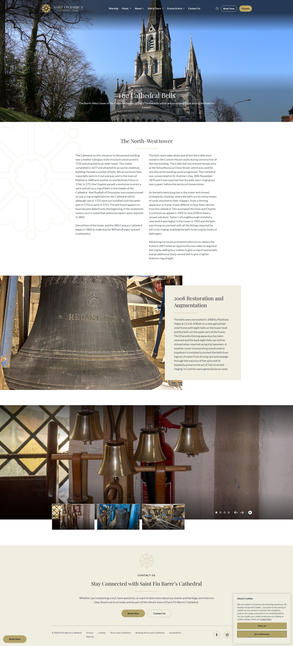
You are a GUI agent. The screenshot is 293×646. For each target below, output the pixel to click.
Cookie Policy (266, 619)
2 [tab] (220, 512)
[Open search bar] (217, 8)
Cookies (102, 633)
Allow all (262, 626)
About (138, 8)
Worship (113, 8)
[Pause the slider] (250, 512)
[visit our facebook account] (216, 634)
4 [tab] (229, 512)
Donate (246, 8)
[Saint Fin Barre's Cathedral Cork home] (62, 8)
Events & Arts (174, 8)
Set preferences (262, 634)
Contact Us (194, 8)
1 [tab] (216, 512)
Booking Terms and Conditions (150, 633)
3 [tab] (225, 512)
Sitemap (90, 636)
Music (125, 8)
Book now (14, 639)
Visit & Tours (154, 8)
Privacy (89, 633)
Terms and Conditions (120, 633)
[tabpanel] (152, 458)
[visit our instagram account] (227, 634)
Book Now (229, 8)
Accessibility (175, 633)
